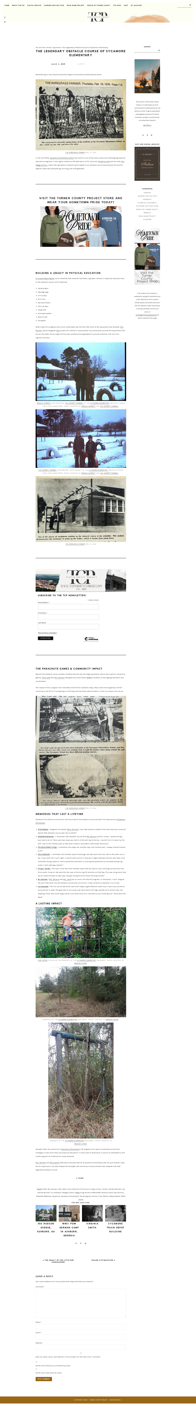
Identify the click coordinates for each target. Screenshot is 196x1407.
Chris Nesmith (73, 1189)
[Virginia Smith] (92, 1213)
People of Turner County (147, 209)
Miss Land (46, 678)
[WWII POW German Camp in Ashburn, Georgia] (69, 1213)
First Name (43, 613)
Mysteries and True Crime (147, 206)
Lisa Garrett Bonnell (74, 403)
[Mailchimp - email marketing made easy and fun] (91, 641)
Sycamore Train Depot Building (116, 1227)
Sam (58, 331)
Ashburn (147, 193)
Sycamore (81, 64)
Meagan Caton (80, 963)
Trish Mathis (103, 1196)
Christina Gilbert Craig (47, 847)
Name (39, 1322)
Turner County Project (98, 19)
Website (39, 1343)
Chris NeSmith (44, 854)
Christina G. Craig (87, 1189)
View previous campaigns (47, 633)
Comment (40, 1287)
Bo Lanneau (42, 879)
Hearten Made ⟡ (115, 1400)
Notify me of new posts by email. (49, 1373)
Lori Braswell (43, 886)
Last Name (42, 623)
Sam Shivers (119, 1193)
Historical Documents (147, 203)
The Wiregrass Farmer (89, 1196)
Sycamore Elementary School (62, 158)
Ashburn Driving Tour (147, 196)
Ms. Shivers (91, 837)
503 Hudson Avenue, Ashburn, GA (46, 1227)
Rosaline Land (104, 161)
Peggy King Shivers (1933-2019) (88, 1193)
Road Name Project (147, 216)
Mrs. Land (67, 879)
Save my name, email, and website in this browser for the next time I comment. (68, 1357)
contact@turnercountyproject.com (146, 315)
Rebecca (147, 213)
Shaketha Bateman (46, 837)
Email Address (44, 602)
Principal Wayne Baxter (45, 278)
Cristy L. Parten (44, 869)
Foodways (147, 199)
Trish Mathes (43, 829)
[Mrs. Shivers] (72, 829)
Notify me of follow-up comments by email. (53, 1366)
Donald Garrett (44, 403)
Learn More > (147, 125)
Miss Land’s (54, 1163)
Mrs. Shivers (59, 678)
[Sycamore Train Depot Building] (115, 1213)
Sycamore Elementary (99, 403)
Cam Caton (42, 960)
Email (39, 1333)
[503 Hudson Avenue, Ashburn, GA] (46, 1213)
